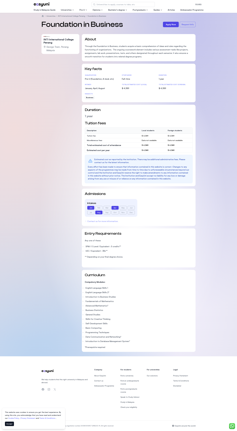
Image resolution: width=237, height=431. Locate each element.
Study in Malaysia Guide (44, 10)
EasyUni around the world (185, 426)
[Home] (42, 16)
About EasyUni (100, 376)
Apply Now (171, 24)
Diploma (96, 10)
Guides (156, 10)
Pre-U (82, 10)
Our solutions (152, 376)
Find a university (126, 376)
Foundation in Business (97, 16)
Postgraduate (139, 10)
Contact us (98, 381)
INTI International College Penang (71, 16)
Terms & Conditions (48, 418)
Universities (66, 10)
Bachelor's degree (116, 10)
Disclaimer (177, 386)
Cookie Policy (14, 418)
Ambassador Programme (191, 10)
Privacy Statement (28, 418)
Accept (9, 424)
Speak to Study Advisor (129, 397)
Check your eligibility (128, 407)
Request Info (188, 24)
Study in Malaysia (127, 402)
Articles (171, 10)
